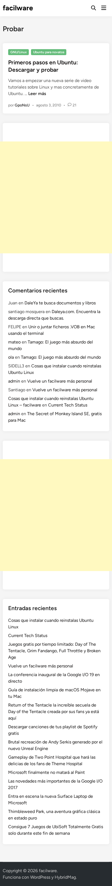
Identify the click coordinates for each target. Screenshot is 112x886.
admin (14, 381)
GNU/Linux (18, 52)
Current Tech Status (67, 405)
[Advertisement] (56, 197)
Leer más (37, 93)
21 (74, 105)
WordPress (40, 877)
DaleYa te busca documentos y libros (60, 302)
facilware (18, 8)
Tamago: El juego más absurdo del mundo (61, 357)
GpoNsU (22, 105)
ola (11, 357)
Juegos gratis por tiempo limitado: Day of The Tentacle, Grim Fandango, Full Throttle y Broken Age (54, 651)
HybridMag (65, 877)
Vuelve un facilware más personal (59, 381)
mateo (14, 342)
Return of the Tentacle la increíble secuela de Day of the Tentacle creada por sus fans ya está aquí (53, 711)
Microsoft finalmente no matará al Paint (46, 772)
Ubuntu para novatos (48, 52)
